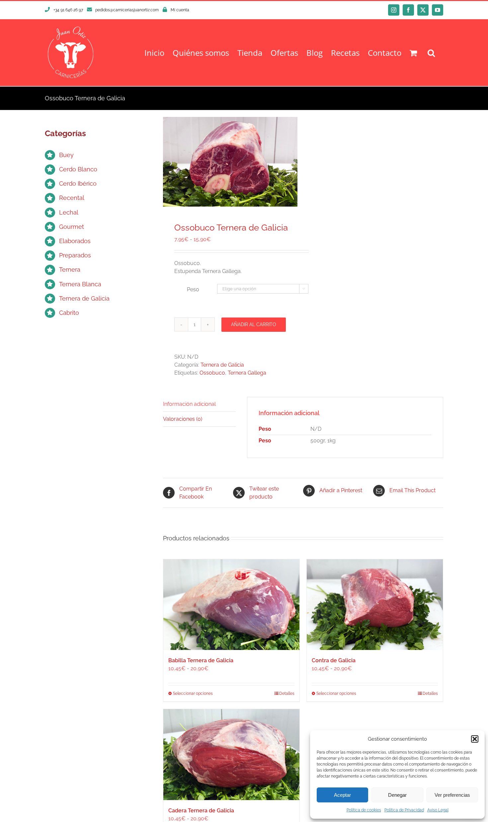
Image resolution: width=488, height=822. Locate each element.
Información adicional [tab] (189, 404)
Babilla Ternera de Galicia (200, 660)
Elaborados (75, 240)
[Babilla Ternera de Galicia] (231, 604)
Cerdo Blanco (78, 169)
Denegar (397, 795)
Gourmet (71, 226)
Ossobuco (212, 373)
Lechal (68, 212)
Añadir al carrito (253, 324)
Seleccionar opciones (193, 693)
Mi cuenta (180, 10)
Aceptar (342, 795)
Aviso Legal (437, 810)
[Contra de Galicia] (375, 604)
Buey (66, 154)
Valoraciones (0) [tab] (182, 419)
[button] (474, 739)
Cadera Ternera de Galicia (201, 810)
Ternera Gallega (247, 373)
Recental (71, 197)
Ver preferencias (452, 795)
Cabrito (69, 312)
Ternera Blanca (80, 284)
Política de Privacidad (404, 810)
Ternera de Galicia (222, 365)
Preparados (75, 255)
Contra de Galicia (334, 660)
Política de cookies (364, 810)
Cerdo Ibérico (78, 183)
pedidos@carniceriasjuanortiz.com (127, 10)
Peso (193, 289)
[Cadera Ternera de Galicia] (231, 754)
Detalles (286, 693)
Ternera (69, 269)
